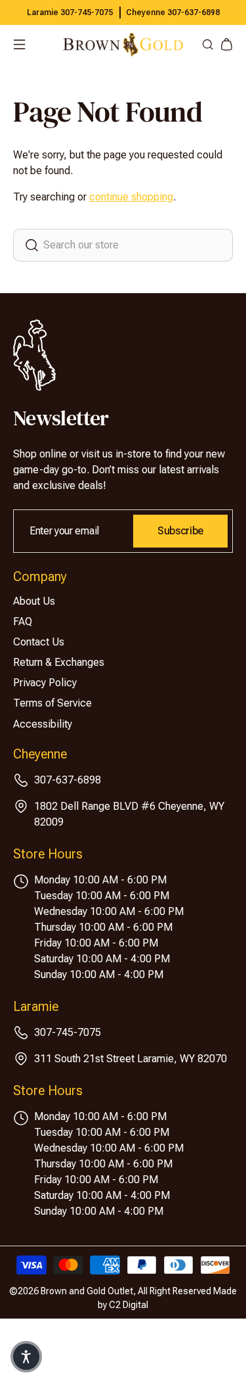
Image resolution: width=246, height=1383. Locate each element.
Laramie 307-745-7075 (70, 12)
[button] (26, 1356)
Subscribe (180, 531)
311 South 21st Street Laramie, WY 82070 (130, 1058)
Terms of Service (52, 703)
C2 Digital (128, 1305)
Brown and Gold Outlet (87, 1291)
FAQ (22, 621)
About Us (34, 601)
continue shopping (131, 197)
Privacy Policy (45, 682)
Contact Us (38, 642)
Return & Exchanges (58, 662)
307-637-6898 (67, 780)
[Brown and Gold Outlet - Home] (123, 45)
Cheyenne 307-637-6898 (173, 12)
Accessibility (42, 724)
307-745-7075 (67, 1032)
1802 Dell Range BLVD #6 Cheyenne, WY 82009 (129, 814)
